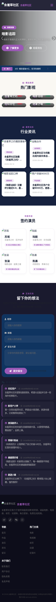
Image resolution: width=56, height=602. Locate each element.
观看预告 (37, 48)
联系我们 (6, 566)
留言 (4, 553)
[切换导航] (51, 5)
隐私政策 (6, 576)
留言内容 (11, 347)
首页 (4, 533)
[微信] (16, 519)
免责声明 (6, 581)
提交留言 (17, 371)
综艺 (32, 543)
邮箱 (9, 333)
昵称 (9, 319)
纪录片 (33, 553)
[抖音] (10, 519)
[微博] (4, 519)
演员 (4, 543)
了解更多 (14, 48)
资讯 (4, 548)
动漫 (32, 548)
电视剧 (33, 538)
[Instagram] (22, 519)
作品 (4, 538)
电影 (32, 533)
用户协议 (6, 571)
